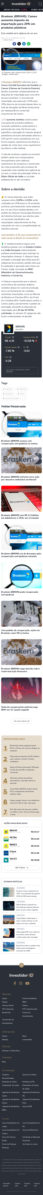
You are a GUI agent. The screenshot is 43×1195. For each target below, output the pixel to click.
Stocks (4, 1036)
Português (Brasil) (6, 1185)
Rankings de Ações (9, 1082)
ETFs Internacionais (29, 1009)
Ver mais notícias (20, 721)
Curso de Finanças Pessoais (9, 1146)
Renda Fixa (6, 1012)
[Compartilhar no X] (19, 44)
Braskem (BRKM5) (12, 82)
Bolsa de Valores (12, 398)
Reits (24, 1036)
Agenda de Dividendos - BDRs (11, 1108)
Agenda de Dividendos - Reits (31, 1101)
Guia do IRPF (27, 1106)
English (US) (17, 1185)
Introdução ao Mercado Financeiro (31, 1139)
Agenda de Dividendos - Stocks (11, 1101)
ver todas (20, 868)
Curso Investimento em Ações (10, 1125)
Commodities (27, 1040)
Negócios (23, 389)
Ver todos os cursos (30, 1144)
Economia (9, 394)
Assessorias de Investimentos (8, 1021)
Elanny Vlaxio (8, 40)
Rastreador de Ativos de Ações (30, 1087)
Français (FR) (37, 1185)
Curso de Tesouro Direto (9, 1139)
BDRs (24, 1002)
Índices (25, 1005)
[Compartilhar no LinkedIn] (24, 44)
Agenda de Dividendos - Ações (11, 1094)
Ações (4, 998)
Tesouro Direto (7, 1005)
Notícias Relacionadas (13, 406)
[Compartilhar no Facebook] (14, 44)
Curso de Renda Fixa (30, 1130)
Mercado (8, 389)
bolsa (22, 394)
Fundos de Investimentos (27, 1014)
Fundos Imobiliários (29, 998)
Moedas (5, 1040)
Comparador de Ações (10, 1085)
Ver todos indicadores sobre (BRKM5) (18, 371)
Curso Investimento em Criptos (10, 1132)
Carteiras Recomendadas (8, 1076)
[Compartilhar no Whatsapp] (28, 44)
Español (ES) (27, 1185)
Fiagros (5, 1002)
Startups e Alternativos (11, 1051)
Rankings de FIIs (28, 1082)
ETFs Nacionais (8, 1009)
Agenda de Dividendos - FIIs (31, 1094)
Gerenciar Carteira (29, 1075)
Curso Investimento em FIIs (31, 1125)
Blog (4, 1062)
